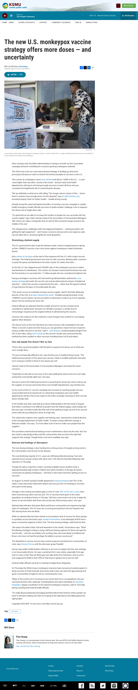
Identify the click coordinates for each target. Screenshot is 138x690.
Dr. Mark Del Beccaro (71, 196)
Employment (81, 675)
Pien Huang (23, 66)
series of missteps (25, 256)
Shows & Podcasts (26, 22)
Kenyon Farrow (27, 544)
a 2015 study (37, 333)
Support (43, 22)
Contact (51, 666)
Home (4, 22)
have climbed (47, 179)
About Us (80, 671)
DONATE (130, 6)
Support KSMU (53, 675)
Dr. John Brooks (53, 331)
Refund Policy (109, 666)
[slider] (14, 15)
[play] (5, 15)
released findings (61, 481)
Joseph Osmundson (51, 519)
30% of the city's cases (70, 492)
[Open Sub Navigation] (15, 22)
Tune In (78, 22)
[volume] (11, 15)
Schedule (80, 666)
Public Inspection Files (55, 671)
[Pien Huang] (9, 641)
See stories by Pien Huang (28, 646)
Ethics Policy (109, 671)
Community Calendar (61, 22)
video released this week (43, 295)
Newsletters (91, 22)
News (11, 22)
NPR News (14, 611)
